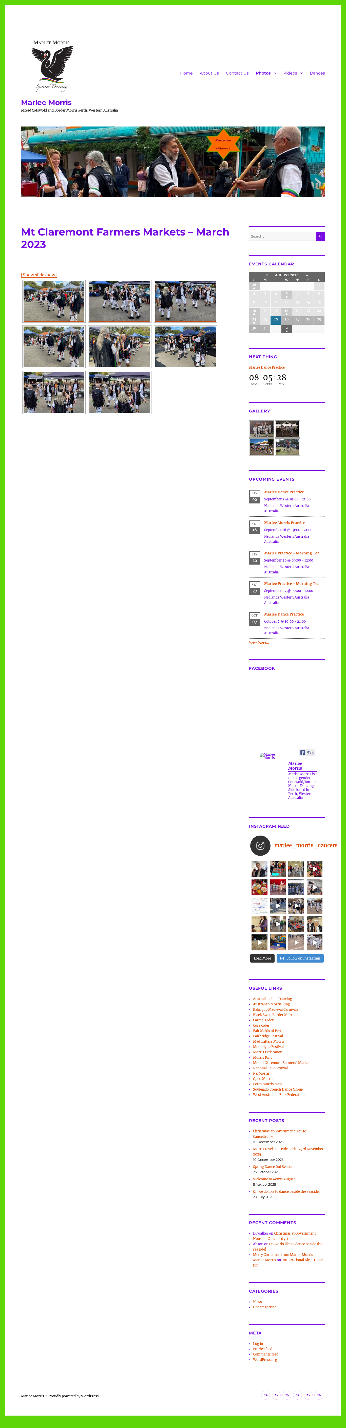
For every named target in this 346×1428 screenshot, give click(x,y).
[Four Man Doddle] (54, 392)
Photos (263, 73)
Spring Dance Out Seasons (274, 1167)
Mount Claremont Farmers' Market (281, 1063)
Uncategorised (265, 1307)
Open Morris (263, 1079)
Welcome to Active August (274, 1179)
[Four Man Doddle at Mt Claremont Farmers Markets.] (278, 906)
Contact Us (237, 73)
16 (254, 311)
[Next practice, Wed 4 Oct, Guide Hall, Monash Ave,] (296, 869)
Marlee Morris (46, 102)
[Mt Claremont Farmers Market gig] (315, 924)
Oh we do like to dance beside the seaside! (286, 1191)
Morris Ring (263, 1057)
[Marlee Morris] (271, 756)
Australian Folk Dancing (272, 999)
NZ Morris (261, 1073)
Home (186, 73)
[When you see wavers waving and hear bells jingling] (315, 906)
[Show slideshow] (39, 274)
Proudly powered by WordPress (74, 1396)
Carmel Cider (263, 1020)
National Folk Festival (270, 1068)
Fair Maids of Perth (268, 1031)
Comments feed (265, 1354)
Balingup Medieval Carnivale (275, 1009)
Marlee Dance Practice (267, 367)
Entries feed (262, 1349)
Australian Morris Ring (271, 1004)
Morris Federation (267, 1052)
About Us (209, 73)
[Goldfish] (54, 301)
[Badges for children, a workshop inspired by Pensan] (296, 924)
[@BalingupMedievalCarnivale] (278, 887)
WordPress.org (265, 1360)
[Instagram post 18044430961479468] (278, 869)
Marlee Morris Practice (284, 522)
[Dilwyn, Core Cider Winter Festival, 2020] (259, 942)
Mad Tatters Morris (268, 1041)
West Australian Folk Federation (279, 1095)
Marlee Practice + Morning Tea (291, 553)
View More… (259, 642)
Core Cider (261, 1025)
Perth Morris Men (267, 1084)
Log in (258, 1344)
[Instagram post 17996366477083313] (259, 906)
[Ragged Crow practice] (278, 924)
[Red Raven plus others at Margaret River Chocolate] (315, 869)
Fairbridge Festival (268, 1036)
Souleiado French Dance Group (278, 1089)
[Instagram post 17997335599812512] (278, 942)
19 (287, 311)
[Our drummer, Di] (259, 924)
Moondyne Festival (268, 1047)
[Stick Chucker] (296, 942)
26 (254, 285)
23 (254, 319)
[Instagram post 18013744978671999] (296, 906)
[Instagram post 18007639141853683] (315, 887)
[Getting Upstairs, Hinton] (315, 942)
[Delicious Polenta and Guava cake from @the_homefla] (259, 887)
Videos (290, 73)
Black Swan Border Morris (274, 1015)
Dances (317, 73)
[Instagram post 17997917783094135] (296, 887)
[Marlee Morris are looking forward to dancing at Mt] (259, 869)
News (257, 1302)
